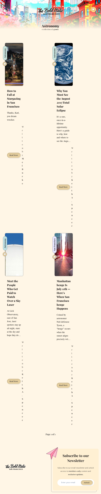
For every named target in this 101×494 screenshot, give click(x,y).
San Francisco (54, 244)
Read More (14, 156)
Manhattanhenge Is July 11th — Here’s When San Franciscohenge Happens (64, 294)
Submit (87, 482)
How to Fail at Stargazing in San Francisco (14, 98)
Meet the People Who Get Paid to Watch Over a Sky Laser (14, 292)
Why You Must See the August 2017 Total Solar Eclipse (63, 100)
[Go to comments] (5, 64)
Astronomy (5, 53)
